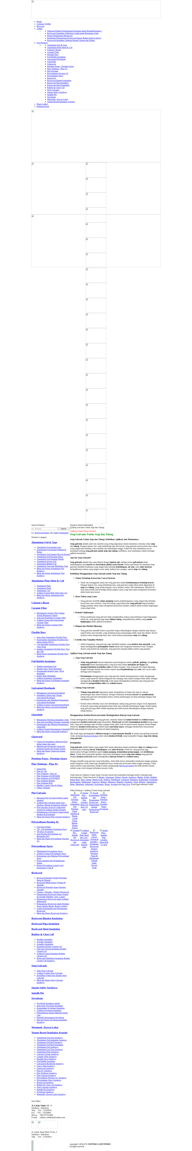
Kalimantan (143, 780)
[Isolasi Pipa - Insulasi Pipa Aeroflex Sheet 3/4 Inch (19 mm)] (81, 793)
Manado (120, 782)
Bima (72, 784)
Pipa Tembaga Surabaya (47, 1073)
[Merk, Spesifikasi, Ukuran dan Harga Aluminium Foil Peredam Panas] (96, 267)
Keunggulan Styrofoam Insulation (51, 1008)
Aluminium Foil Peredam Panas (50, 557)
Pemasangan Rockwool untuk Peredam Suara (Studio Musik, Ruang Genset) (53, 905)
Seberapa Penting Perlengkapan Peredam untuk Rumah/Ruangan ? (74, 31)
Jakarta (101, 777)
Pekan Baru (75, 780)
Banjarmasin (75, 782)
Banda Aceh (97, 780)
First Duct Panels (44, 827)
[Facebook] (32, 1141)
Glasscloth (51, 62)
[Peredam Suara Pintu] (96, 357)
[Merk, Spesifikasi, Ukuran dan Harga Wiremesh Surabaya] (96, 342)
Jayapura (114, 784)
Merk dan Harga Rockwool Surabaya (52, 913)
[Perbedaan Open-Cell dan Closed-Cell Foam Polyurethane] (96, 463)
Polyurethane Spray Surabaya (49, 1080)
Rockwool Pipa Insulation (58, 83)
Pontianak (153, 780)
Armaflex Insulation (45, 944)
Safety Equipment (61, 533)
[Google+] (32, 1146)
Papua (107, 784)
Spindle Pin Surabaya (45, 1090)
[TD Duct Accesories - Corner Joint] (96, 418)
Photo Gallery (42, 104)
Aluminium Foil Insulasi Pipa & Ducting (53, 554)
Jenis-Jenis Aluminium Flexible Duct (52, 637)
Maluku (103, 782)
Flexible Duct (52, 54)
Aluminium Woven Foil (46, 561)
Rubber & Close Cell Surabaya (49, 1085)
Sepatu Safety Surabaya (57, 92)
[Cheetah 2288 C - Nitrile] (96, 282)
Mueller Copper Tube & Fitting (49, 785)
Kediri (146, 777)
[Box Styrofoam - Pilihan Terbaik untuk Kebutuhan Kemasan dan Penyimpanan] (96, 508)
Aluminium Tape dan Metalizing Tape (52, 566)
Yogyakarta (99, 784)
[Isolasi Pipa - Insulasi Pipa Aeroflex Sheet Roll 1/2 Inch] (101, 830)
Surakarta (128, 782)
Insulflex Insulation (45, 939)
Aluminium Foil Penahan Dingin (50, 559)
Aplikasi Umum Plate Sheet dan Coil (52, 593)
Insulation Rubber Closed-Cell (49, 946)
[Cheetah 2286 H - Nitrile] (96, 222)
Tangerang (109, 777)
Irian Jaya (126, 784)
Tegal (135, 782)
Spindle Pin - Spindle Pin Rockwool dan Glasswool (74, 837)
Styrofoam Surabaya (45, 1092)
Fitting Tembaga (43, 788)
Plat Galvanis (52, 71)
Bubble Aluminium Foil (46, 666)
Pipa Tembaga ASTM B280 (48, 776)
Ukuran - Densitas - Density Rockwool (53, 892)
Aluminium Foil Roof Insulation (50, 1045)
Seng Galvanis (53, 90)
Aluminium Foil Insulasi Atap (49, 547)
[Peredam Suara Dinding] (96, 192)
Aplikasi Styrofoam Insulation (49, 1010)
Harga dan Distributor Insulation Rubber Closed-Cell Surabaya (53, 959)
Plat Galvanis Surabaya (46, 1075)
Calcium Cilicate (54, 50)
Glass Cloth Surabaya (46, 1066)
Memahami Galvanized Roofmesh (51, 693)
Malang (142, 782)
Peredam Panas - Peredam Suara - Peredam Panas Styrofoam (104, 802)
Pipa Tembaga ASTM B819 (48, 778)
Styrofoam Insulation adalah (48, 1003)
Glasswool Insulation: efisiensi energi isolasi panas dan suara (52, 743)
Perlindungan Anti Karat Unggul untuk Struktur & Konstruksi (53, 813)
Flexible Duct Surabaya (46, 1059)
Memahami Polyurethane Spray (50, 851)
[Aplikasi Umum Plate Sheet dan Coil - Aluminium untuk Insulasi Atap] (81, 830)
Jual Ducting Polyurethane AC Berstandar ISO (49, 835)
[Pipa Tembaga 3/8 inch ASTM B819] (96, 493)
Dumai (88, 780)
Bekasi (118, 777)
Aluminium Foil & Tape (57, 45)
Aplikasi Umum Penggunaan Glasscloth (53, 729)
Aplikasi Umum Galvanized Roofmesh (53, 705)
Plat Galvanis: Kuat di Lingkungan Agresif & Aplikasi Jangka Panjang (51, 808)
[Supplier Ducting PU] (96, 252)
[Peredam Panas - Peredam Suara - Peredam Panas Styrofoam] (104, 793)
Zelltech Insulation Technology (49, 678)
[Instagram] (32, 1150)
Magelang (80, 784)
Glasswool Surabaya (45, 1068)
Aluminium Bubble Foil (46, 564)
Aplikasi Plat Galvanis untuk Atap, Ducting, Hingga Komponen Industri (52, 804)
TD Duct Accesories (45, 832)
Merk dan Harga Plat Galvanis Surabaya (53, 817)
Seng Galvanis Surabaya (47, 1087)
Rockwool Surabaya (45, 1082)
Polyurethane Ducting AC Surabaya (51, 1078)
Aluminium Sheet (44, 588)
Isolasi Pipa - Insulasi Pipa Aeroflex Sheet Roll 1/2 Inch (104, 837)
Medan (140, 777)
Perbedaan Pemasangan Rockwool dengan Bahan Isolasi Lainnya (74, 38)
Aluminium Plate (44, 586)
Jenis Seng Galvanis (45, 971)
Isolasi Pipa (41, 769)
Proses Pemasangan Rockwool (59, 36)
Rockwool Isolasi (42, 533)
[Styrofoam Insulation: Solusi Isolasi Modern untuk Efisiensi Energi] (96, 433)
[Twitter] (32, 1143)
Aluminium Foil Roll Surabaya (49, 1042)
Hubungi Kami (43, 106)
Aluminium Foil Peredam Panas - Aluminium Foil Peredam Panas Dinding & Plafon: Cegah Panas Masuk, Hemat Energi (75, 811)
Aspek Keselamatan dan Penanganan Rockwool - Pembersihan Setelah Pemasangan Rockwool (94, 802)
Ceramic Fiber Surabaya (47, 1056)
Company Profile (44, 24)
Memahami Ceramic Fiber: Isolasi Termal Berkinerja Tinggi (51, 614)
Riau (83, 780)
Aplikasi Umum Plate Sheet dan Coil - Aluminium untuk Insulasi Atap (84, 838)
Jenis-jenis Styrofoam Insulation (50, 1006)
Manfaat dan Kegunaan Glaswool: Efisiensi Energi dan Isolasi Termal (51, 747)
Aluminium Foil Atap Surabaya (50, 1038)
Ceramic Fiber (53, 52)
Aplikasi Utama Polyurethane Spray (51, 854)
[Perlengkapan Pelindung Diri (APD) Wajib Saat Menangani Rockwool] (96, 388)
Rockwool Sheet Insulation (58, 85)
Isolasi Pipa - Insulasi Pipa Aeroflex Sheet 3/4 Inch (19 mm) (84, 801)
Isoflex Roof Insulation (46, 676)
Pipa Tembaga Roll (45, 783)
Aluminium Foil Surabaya (47, 1047)
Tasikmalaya (151, 782)
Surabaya (132, 777)
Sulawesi (95, 782)
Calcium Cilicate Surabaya (48, 1054)
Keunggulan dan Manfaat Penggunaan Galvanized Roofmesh (52, 701)
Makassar (112, 782)
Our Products (42, 43)
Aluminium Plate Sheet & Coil (59, 47)
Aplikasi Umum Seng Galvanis (49, 973)
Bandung (134, 780)
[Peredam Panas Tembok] (96, 237)
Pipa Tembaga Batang (46, 781)
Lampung (125, 780)
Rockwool (51, 78)
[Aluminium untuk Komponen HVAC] (96, 523)
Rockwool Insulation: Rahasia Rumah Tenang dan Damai (71, 40)
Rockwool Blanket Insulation (59, 80)
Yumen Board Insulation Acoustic (61, 102)
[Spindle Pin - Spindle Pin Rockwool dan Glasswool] (71, 830)
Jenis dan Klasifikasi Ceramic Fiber (51, 618)
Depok (124, 777)
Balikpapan (86, 782)
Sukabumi (89, 784)
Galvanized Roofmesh (56, 59)
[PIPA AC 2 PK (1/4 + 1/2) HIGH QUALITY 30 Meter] (96, 403)
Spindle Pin (52, 95)
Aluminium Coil (43, 590)
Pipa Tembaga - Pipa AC (57, 69)
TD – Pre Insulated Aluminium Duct (52, 829)
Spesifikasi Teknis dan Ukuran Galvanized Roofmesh (49, 696)
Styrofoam (51, 97)
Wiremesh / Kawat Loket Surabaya (51, 1094)
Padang (107, 780)
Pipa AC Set (42, 771)
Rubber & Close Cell (56, 87)
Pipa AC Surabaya (44, 1071)
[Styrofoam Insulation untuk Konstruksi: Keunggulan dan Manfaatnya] (96, 297)
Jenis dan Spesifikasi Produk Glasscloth (53, 722)
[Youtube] (32, 1148)
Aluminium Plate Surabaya (48, 1052)
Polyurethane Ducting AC (58, 73)
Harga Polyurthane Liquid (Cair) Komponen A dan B (50, 866)
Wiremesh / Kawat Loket (57, 99)
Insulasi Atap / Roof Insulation (49, 669)
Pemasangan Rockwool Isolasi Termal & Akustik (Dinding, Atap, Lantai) (52, 895)
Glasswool (51, 64)
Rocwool (40, 26)
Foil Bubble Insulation (56, 57)
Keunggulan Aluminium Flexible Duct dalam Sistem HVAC (52, 641)
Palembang (115, 780)
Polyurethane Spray (55, 76)
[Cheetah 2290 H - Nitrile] (96, 207)
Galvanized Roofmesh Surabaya (50, 1064)
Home (39, 21)
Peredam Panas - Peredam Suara (60, 66)
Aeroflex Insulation (45, 942)
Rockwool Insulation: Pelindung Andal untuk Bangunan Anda (72, 33)
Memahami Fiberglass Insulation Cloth (53, 720)
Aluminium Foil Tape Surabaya (50, 1049)
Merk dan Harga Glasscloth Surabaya (52, 731)
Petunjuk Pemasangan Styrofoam (50, 1017)
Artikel (39, 29)
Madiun (153, 777)
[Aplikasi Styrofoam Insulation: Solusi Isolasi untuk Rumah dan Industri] (96, 312)
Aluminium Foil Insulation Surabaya (52, 1040)
